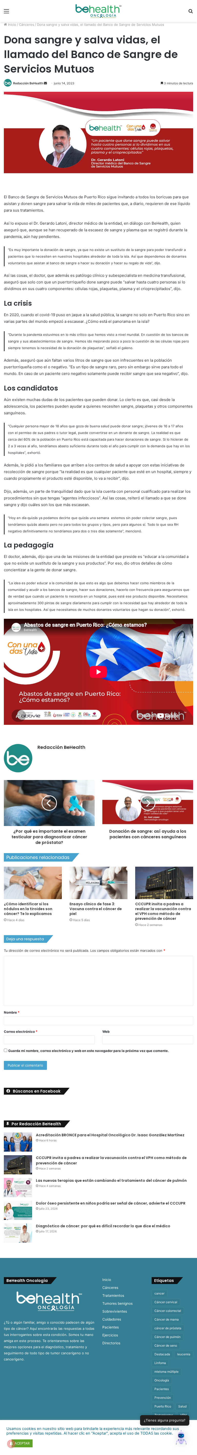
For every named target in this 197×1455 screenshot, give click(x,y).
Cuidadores (111, 1319)
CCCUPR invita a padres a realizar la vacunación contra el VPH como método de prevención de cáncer (163, 911)
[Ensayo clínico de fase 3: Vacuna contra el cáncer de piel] (98, 883)
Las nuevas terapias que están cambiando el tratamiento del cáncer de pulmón (111, 1180)
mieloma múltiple (166, 1371)
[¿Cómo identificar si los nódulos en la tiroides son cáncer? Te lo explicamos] (33, 883)
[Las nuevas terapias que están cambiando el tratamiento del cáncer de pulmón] (18, 1187)
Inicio (11, 24)
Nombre (11, 1012)
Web (106, 1031)
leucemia (183, 1354)
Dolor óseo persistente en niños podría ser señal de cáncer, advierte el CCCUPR (110, 1203)
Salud (182, 1406)
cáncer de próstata (167, 1328)
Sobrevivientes (114, 1311)
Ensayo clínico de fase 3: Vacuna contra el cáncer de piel (96, 908)
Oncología (161, 1380)
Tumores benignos (117, 1303)
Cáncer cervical (165, 1302)
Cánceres (26, 24)
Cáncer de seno (165, 1345)
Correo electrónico (20, 1031)
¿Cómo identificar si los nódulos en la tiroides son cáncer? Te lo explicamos (28, 908)
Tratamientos (113, 1295)
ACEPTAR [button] (22, 1443)
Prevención (162, 1398)
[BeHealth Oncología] (98, 11)
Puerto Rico (162, 1406)
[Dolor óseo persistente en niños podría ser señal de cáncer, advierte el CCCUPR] (18, 1210)
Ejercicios (110, 1335)
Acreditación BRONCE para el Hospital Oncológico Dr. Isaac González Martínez (110, 1135)
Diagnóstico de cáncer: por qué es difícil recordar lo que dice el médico (103, 1226)
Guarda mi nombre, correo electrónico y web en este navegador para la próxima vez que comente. (88, 1051)
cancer (159, 1293)
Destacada (162, 1354)
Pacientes (110, 1327)
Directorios (111, 1343)
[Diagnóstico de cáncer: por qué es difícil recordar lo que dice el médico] (18, 1233)
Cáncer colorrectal (167, 1311)
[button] (181, 1438)
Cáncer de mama (166, 1319)
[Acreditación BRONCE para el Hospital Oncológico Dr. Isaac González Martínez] (18, 1142)
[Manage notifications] (11, 1444)
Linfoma (160, 1363)
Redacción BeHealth (28, 83)
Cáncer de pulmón (167, 1337)
